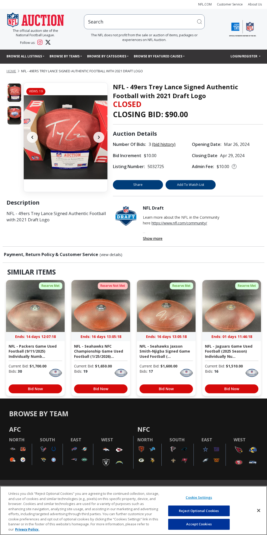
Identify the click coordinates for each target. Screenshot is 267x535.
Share (138, 184)
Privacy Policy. (27, 529)
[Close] (258, 510)
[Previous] (32, 137)
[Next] (98, 137)
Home (11, 71)
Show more (152, 238)
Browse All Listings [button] (24, 56)
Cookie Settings (199, 497)
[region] (133, 510)
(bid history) (163, 144)
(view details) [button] (111, 254)
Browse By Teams (65, 56)
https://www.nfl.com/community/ (179, 223)
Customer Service (230, 4)
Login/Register (244, 56)
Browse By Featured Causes (158, 56)
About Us (255, 4)
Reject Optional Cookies (199, 510)
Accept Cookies (199, 524)
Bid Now (35, 388)
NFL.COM (205, 4)
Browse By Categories (106, 56)
